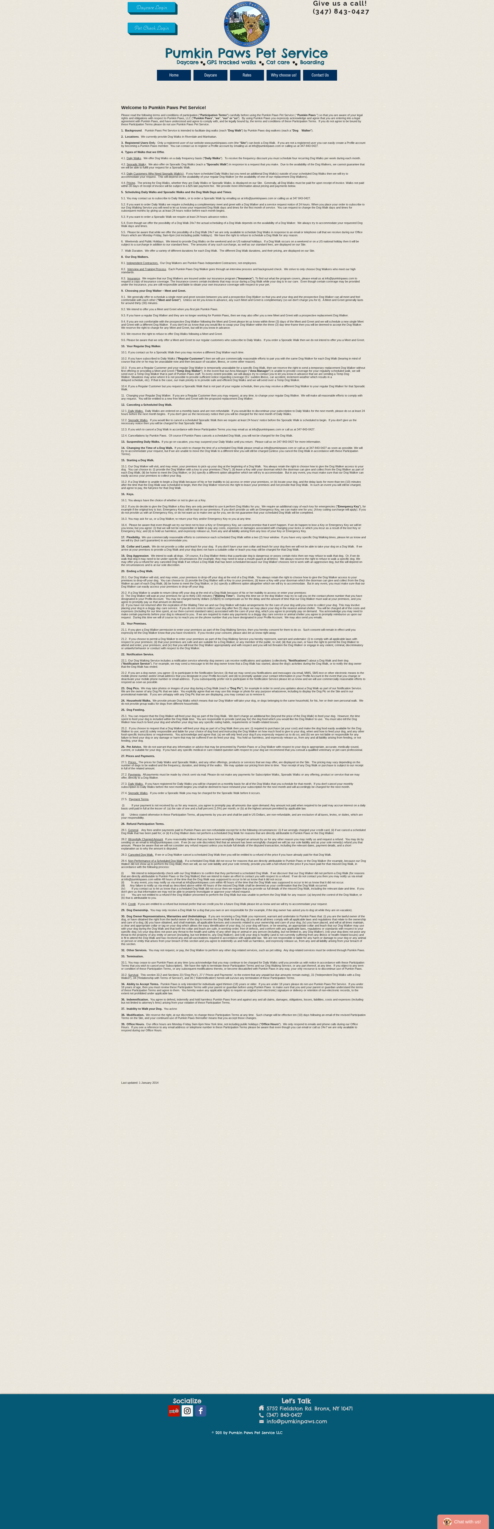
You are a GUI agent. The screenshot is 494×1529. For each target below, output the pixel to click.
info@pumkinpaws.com (266, 145)
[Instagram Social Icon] (187, 1411)
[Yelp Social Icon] (174, 1411)
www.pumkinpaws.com (219, 142)
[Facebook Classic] (200, 1411)
